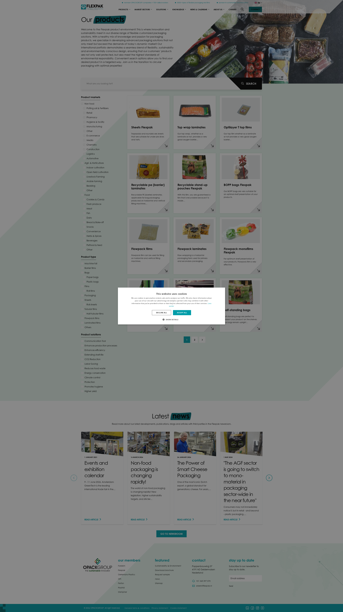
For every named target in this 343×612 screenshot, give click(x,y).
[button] (171, 319)
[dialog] (171, 306)
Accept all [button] (182, 312)
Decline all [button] (161, 312)
